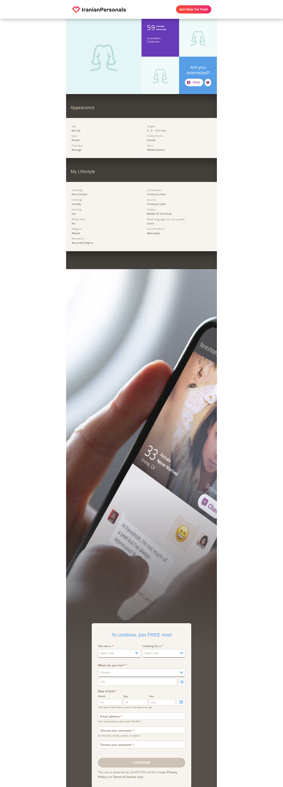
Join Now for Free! (194, 9)
